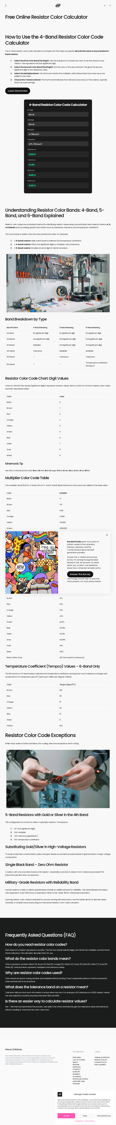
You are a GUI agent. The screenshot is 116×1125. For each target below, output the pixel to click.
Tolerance (31, 140)
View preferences (104, 1116)
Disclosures (100, 1064)
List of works (79, 1060)
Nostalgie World (80, 1079)
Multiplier (30, 130)
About (75, 1062)
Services (77, 1067)
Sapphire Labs (79, 1081)
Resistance (31, 149)
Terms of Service (102, 1057)
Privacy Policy (89, 1121)
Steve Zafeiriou (13, 1049)
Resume (76, 1064)
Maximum (31, 181)
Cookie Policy (79, 1121)
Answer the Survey (80, 574)
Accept (66, 1116)
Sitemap (76, 1084)
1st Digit (30, 110)
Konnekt (76, 1074)
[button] (6, 5)
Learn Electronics (17, 90)
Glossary (77, 1076)
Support (76, 1072)
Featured (77, 1057)
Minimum (31, 170)
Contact (77, 1069)
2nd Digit (30, 120)
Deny (85, 1116)
